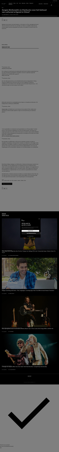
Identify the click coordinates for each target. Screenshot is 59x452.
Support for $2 (30, 230)
